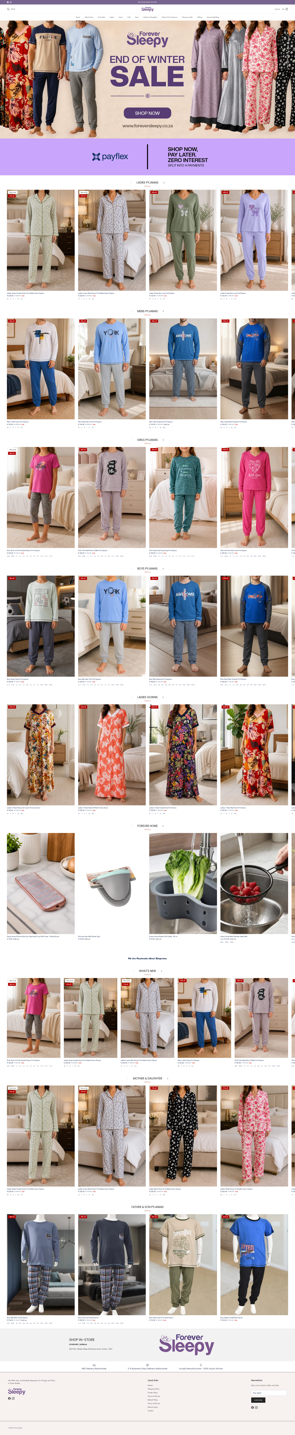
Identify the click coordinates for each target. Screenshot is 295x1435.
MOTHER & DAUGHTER (147, 1078)
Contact (150, 1410)
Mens (121, 17)
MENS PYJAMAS (147, 311)
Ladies (112, 17)
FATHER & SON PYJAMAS (147, 1207)
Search (150, 1385)
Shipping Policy (153, 1389)
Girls (129, 17)
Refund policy (153, 1407)
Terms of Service (154, 1396)
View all (147, 186)
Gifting (199, 17)
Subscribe (258, 1400)
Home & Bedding (213, 17)
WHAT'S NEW (147, 971)
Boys (137, 17)
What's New (89, 17)
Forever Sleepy (17, 1428)
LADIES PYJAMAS (147, 183)
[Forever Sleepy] (148, 9)
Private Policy (153, 1392)
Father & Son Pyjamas (169, 17)
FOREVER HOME (147, 826)
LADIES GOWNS (147, 697)
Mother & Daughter (150, 17)
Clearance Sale (187, 17)
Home (78, 17)
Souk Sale (101, 17)
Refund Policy (153, 1400)
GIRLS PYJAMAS (147, 440)
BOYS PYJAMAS (147, 568)
